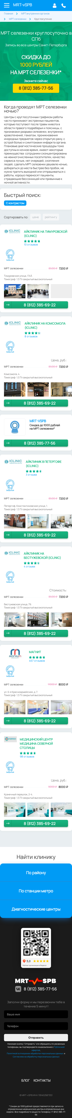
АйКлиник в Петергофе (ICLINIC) (44, 464)
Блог (25, 1080)
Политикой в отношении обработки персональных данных (35, 1053)
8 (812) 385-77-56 (63, 5)
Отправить (36, 1037)
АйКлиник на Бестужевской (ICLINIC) (42, 555)
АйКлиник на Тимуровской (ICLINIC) (45, 233)
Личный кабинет (54, 5)
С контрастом (15, 203)
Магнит (35, 652)
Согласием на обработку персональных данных (36, 1056)
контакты (42, 1080)
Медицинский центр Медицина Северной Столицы (36, 743)
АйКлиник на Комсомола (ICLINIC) (45, 325)
